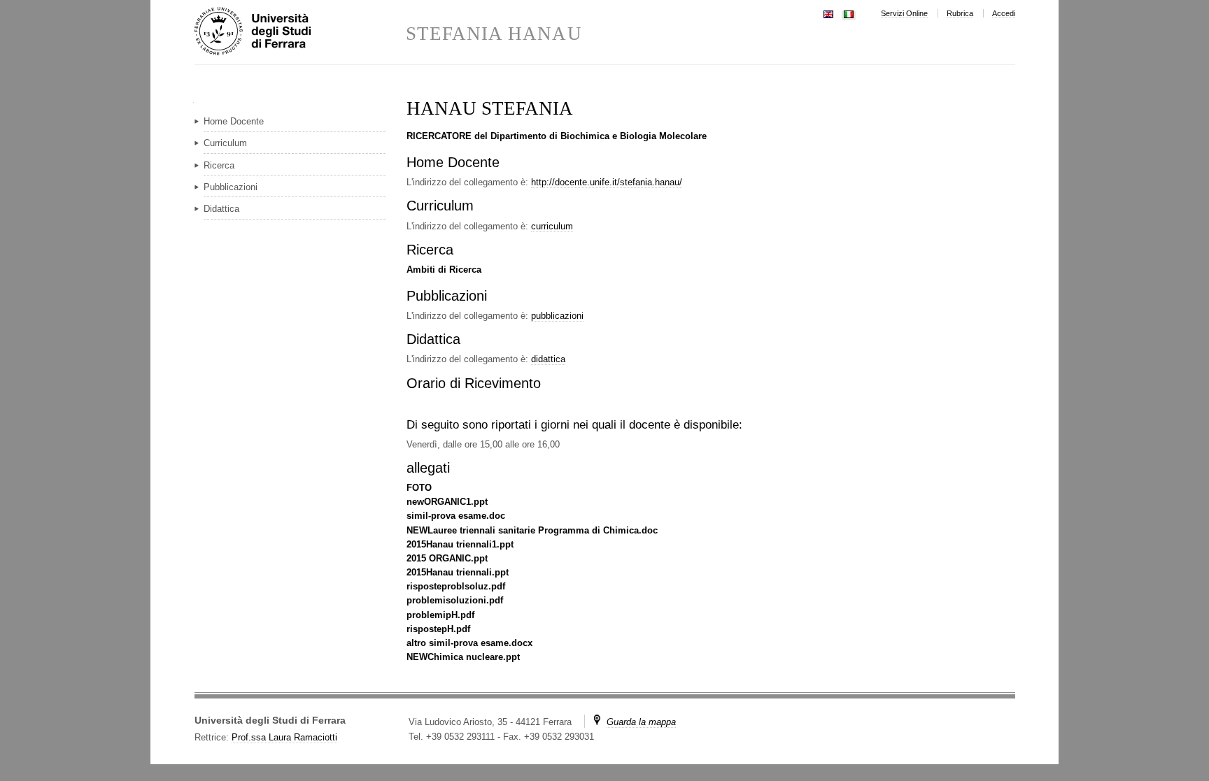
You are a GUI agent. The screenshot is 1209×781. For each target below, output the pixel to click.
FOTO (419, 487)
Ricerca (429, 249)
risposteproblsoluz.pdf (455, 586)
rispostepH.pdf (438, 629)
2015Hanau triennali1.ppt (460, 544)
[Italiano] (849, 13)
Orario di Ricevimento (473, 383)
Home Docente (453, 162)
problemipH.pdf (440, 615)
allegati (428, 467)
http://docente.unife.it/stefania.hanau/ (606, 182)
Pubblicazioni (446, 295)
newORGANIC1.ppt (447, 501)
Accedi (1003, 13)
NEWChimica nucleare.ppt (463, 657)
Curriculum (440, 205)
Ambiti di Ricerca (443, 269)
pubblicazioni (557, 315)
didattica (548, 359)
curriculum (552, 226)
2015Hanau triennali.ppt (457, 572)
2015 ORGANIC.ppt (447, 558)
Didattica (433, 339)
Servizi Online (904, 13)
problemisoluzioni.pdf (454, 600)
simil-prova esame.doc (455, 515)
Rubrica (960, 13)
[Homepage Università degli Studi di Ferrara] (300, 32)
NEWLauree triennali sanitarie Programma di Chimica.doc (532, 530)
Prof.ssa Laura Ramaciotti (284, 737)
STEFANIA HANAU (494, 33)
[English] (828, 13)
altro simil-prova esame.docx (469, 643)
